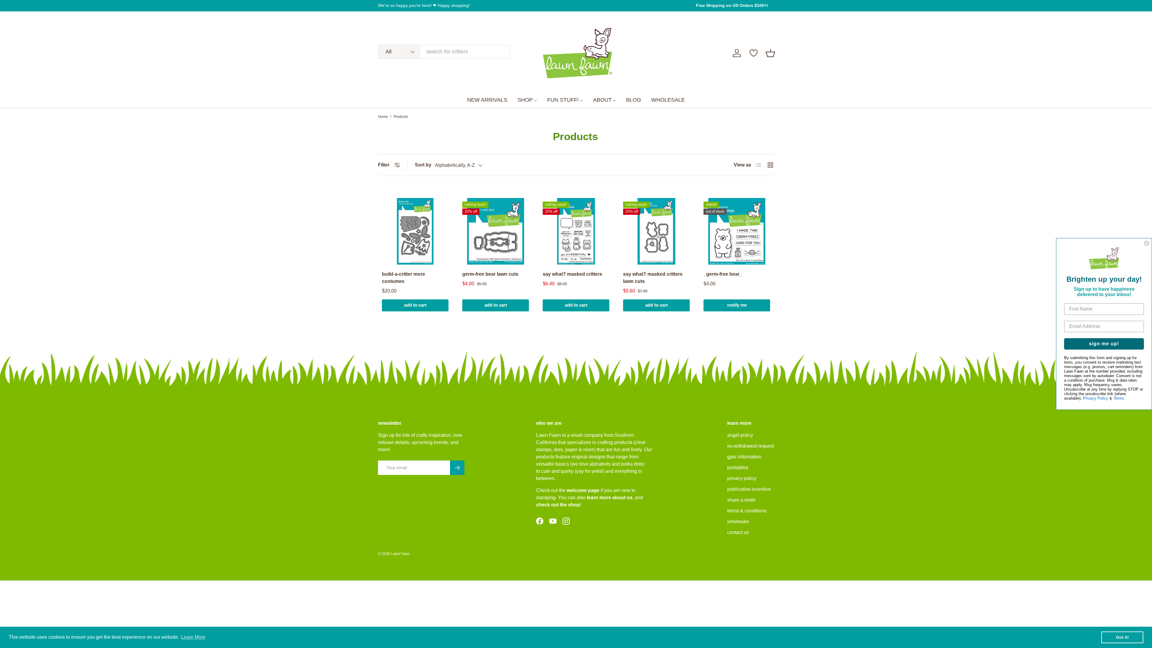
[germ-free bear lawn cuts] (495, 231)
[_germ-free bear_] (737, 231)
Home (383, 116)
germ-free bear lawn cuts (490, 274)
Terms (1118, 398)
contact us (738, 532)
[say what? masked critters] (576, 231)
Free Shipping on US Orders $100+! (732, 5)
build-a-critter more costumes (403, 278)
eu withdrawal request (750, 445)
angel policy (740, 435)
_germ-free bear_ (723, 274)
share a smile (741, 499)
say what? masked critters (572, 274)
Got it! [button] (1122, 637)
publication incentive (749, 489)
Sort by (423, 164)
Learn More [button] (193, 637)
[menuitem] (487, 100)
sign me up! (1104, 343)
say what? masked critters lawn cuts (652, 278)
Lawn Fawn (400, 554)
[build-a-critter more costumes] (415, 231)
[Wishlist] (753, 53)
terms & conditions (746, 510)
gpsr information (744, 456)
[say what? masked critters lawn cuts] (656, 231)
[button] (770, 53)
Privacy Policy (1095, 398)
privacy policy (741, 478)
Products (401, 116)
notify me (737, 305)
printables (737, 467)
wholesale (738, 521)
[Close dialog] (1147, 243)
